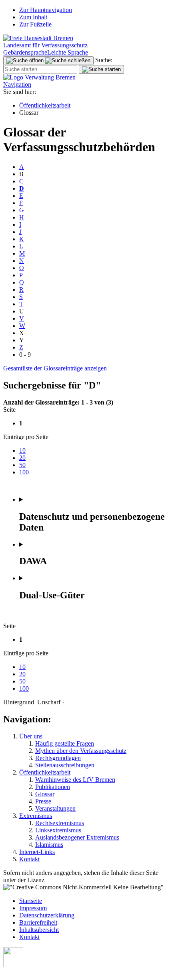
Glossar (44, 794)
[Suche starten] (101, 69)
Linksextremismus (58, 830)
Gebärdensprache (25, 52)
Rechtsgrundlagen (58, 757)
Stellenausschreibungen (64, 765)
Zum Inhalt (33, 17)
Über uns (30, 736)
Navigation (17, 84)
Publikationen (52, 786)
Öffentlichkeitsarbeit (44, 105)
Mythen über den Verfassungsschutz (80, 750)
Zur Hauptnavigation (45, 9)
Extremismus (35, 815)
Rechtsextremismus (59, 822)
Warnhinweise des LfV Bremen (75, 779)
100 (24, 472)
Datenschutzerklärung (46, 915)
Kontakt (29, 859)
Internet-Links (37, 851)
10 (22, 450)
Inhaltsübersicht (39, 929)
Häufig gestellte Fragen (64, 743)
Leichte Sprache (67, 52)
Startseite (30, 900)
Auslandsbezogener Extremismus (77, 837)
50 (22, 465)
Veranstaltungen (55, 808)
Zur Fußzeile (35, 24)
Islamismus (49, 844)
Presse (43, 801)
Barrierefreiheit (38, 922)
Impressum (33, 908)
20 (22, 457)
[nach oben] (13, 965)
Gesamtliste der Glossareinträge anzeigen (55, 368)
